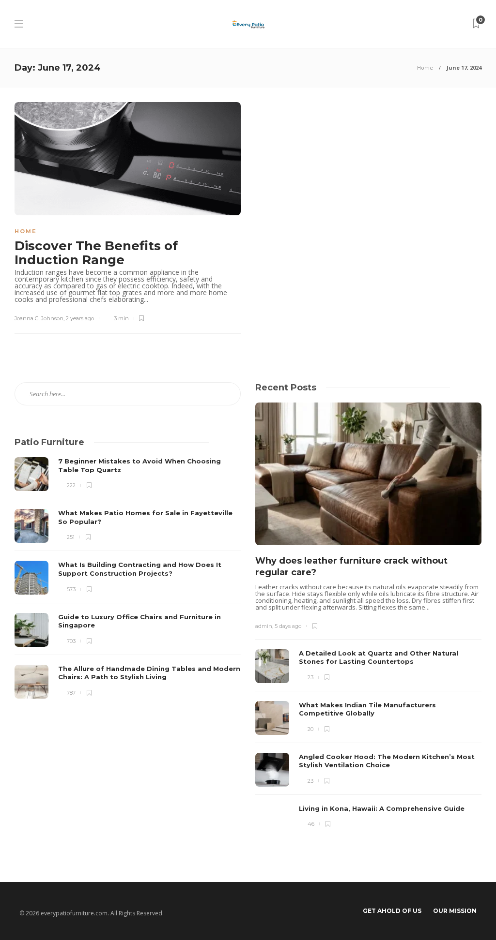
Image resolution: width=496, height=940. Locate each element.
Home (425, 67)
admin (263, 626)
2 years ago (80, 318)
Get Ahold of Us (392, 910)
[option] (368, 620)
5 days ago (288, 626)
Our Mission (455, 910)
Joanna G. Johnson (39, 318)
